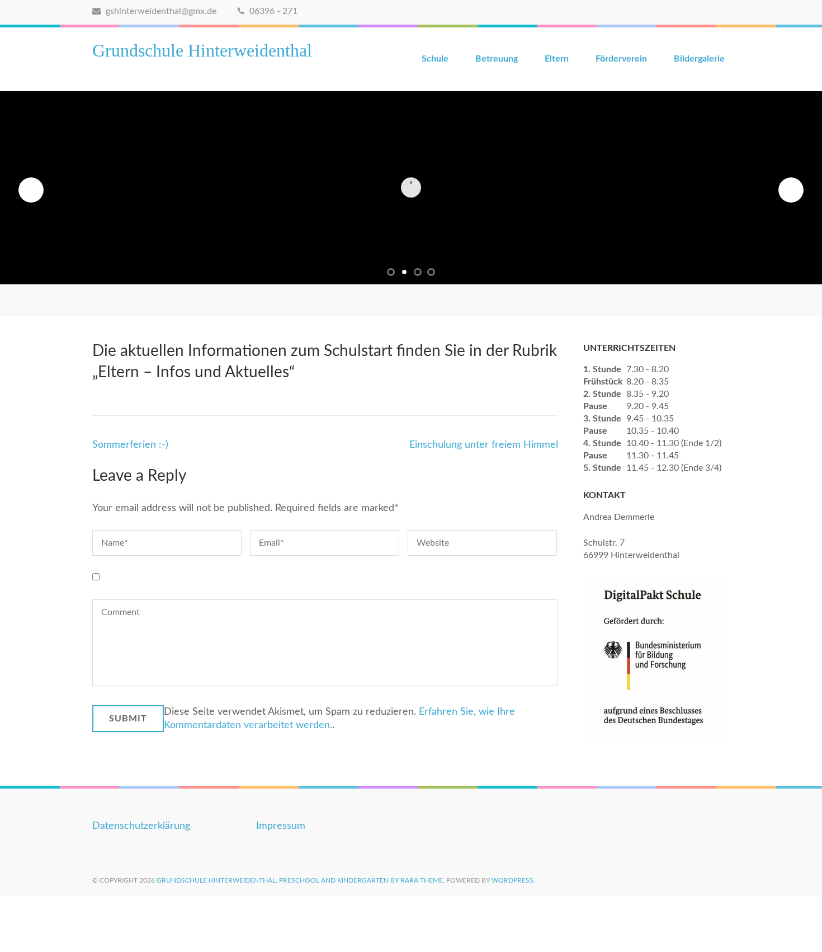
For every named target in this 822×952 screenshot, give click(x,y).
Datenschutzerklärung (141, 826)
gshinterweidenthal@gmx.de (159, 11)
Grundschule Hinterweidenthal (202, 50)
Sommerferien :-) (130, 445)
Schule (435, 58)
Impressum (280, 826)
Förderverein (621, 58)
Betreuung (496, 58)
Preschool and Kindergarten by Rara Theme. (362, 880)
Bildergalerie (699, 58)
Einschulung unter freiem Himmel (483, 445)
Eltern (557, 58)
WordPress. (513, 880)
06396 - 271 (272, 11)
